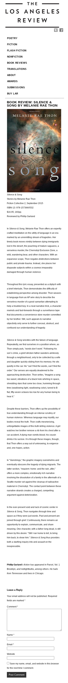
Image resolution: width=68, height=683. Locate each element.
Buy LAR (12, 93)
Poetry (12, 38)
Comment (12, 606)
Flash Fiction (16, 50)
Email (10, 644)
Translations (17, 69)
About (11, 75)
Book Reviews (17, 62)
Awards (12, 81)
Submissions (16, 87)
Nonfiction (15, 56)
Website (11, 654)
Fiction (12, 44)
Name (10, 635)
